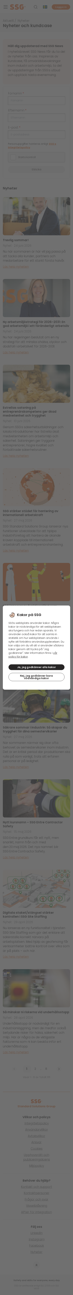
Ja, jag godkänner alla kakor (36, 667)
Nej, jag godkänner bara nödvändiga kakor (36, 677)
